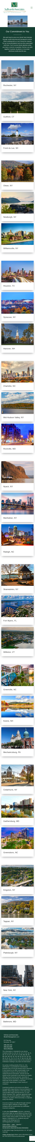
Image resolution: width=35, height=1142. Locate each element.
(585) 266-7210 (8, 1044)
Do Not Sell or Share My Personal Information (15, 1127)
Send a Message (8, 1048)
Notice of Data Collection (10, 1126)
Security (18, 1124)
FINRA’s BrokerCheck (8, 1134)
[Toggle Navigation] (32, 7)
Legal (13, 1124)
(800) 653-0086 (8, 1046)
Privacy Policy (6, 1124)
